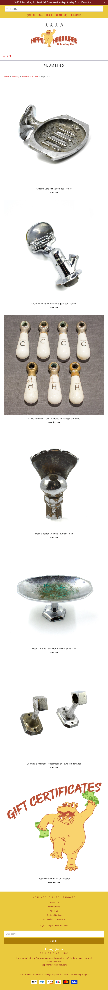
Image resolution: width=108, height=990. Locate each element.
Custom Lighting (54, 915)
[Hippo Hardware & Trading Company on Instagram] (56, 25)
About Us (54, 911)
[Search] (7, 9)
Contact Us (54, 902)
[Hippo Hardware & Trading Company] (54, 39)
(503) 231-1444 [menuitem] (35, 15)
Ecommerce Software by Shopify (74, 974)
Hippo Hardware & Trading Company (43, 974)
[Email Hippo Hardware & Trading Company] (61, 25)
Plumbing (54, 65)
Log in (49, 15)
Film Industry (54, 906)
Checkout (76, 15)
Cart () (62, 15)
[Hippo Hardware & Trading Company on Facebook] (46, 25)
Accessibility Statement (54, 919)
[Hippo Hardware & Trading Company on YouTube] (51, 25)
